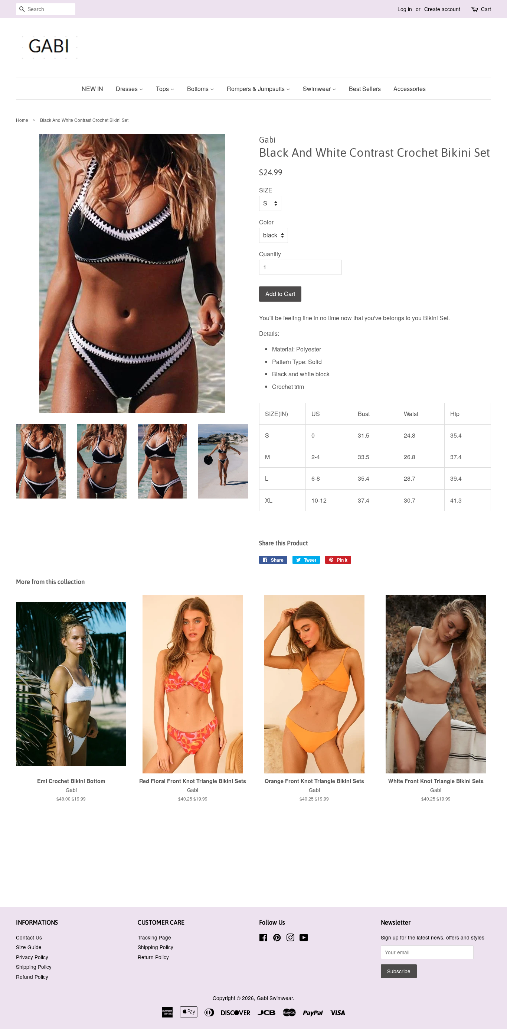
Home (22, 120)
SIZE (265, 190)
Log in (405, 9)
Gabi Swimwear (275, 998)
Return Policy (153, 957)
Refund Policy (32, 976)
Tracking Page (154, 937)
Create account (442, 9)
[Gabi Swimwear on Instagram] (290, 938)
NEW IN (92, 88)
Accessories (409, 88)
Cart (486, 9)
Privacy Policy (32, 957)
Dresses (127, 88)
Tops (163, 88)
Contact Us (29, 937)
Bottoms (198, 88)
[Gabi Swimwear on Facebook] (263, 938)
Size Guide (29, 947)
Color (266, 222)
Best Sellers (365, 88)
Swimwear (317, 88)
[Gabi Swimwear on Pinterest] (277, 938)
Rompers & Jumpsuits (256, 88)
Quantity (270, 254)
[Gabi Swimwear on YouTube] (304, 938)
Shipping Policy (34, 966)
